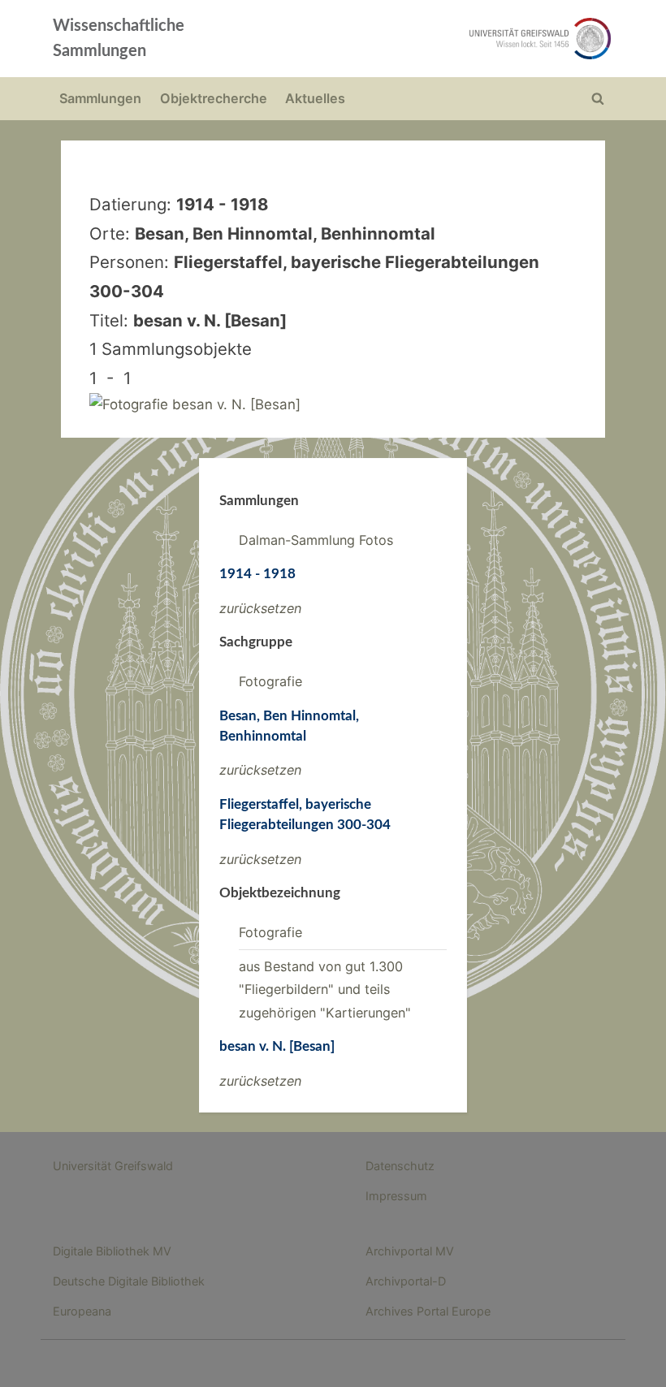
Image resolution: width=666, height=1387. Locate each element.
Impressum (396, 1196)
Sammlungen (100, 98)
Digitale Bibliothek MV (112, 1251)
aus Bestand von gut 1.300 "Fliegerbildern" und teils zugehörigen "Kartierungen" (325, 989)
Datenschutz (400, 1166)
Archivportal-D (405, 1281)
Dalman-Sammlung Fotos (316, 540)
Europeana (82, 1311)
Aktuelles (315, 98)
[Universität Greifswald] (445, 38)
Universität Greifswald (113, 1166)
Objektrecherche (213, 98)
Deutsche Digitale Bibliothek (129, 1281)
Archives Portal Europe (428, 1311)
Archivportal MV (409, 1251)
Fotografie (270, 681)
